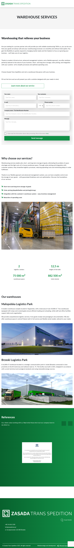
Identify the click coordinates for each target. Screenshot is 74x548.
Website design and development (46, 545)
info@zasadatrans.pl (10, 527)
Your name (7, 94)
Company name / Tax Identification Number (16, 110)
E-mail (6, 102)
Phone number (49, 102)
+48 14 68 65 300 (10, 524)
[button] (64, 423)
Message (6, 118)
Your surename (42, 94)
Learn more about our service (22, 86)
